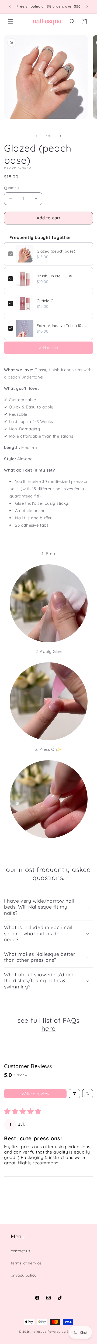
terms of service (26, 1263)
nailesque (39, 1331)
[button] (11, 22)
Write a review (35, 1093)
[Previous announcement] (10, 7)
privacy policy (23, 1275)
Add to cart (48, 347)
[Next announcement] (87, 7)
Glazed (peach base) (56, 251)
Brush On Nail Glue (54, 276)
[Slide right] (60, 136)
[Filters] (74, 1093)
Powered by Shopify (62, 1331)
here (48, 1028)
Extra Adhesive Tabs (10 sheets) (63, 325)
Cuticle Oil (46, 300)
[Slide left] (37, 136)
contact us (20, 1251)
